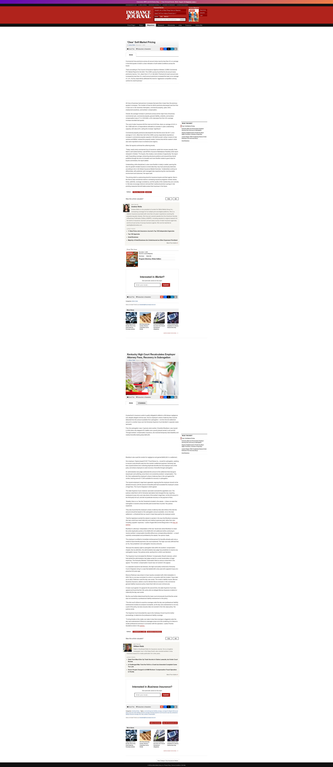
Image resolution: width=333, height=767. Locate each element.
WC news (141, 714)
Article (131, 55)
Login (201, 15)
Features (188, 25)
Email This (131, 49)
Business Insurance (154, 632)
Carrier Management (182, 5)
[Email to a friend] (161, 49)
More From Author (172, 243)
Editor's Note (135, 301)
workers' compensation (149, 714)
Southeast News (136, 711)
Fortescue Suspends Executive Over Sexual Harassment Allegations (159, 326)
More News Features (170, 333)
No (176, 199)
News (141, 25)
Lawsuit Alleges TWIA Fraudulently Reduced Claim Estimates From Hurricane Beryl (194, 137)
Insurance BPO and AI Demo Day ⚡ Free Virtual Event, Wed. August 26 (166, 2)
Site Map (183, 765)
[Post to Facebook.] (165, 49)
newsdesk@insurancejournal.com (148, 304)
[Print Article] (175, 49)
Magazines (150, 25)
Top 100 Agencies (134, 234)
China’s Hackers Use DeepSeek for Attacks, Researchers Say (173, 325)
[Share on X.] (168, 49)
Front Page (131, 25)
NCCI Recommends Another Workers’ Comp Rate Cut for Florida (144, 326)
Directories (171, 25)
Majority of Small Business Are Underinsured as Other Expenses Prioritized (152, 240)
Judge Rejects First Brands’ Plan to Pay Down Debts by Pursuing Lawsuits (130, 326)
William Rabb (132, 360)
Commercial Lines (139, 632)
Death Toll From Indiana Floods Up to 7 (165, 13)
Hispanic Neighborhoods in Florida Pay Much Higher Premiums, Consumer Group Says (193, 133)
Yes (168, 199)
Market (148, 192)
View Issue (141, 256)
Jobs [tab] (161, 16)
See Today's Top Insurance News (167, 761)
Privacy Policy (167, 765)
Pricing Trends (138, 192)
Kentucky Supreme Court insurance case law (160, 712)
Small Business (133, 237)
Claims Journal (142, 5)
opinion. (142, 626)
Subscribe (202, 12)
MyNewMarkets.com (131, 5)
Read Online (203, 10)
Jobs (180, 25)
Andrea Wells (132, 45)
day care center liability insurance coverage (139, 712)
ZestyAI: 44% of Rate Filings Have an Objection (168, 10)
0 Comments (141, 403)
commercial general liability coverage (153, 711)
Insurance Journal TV (155, 5)
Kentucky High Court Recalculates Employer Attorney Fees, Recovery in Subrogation (193, 129)
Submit (166, 285)
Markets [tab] (166, 16)
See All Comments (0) (170, 723)
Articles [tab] (156, 16)
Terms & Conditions (176, 765)
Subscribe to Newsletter (144, 49)
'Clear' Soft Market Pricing (188, 126)
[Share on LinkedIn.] (172, 49)
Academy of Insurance (169, 5)
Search (182, 19)
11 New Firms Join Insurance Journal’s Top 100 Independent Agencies (151, 231)
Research (161, 25)
